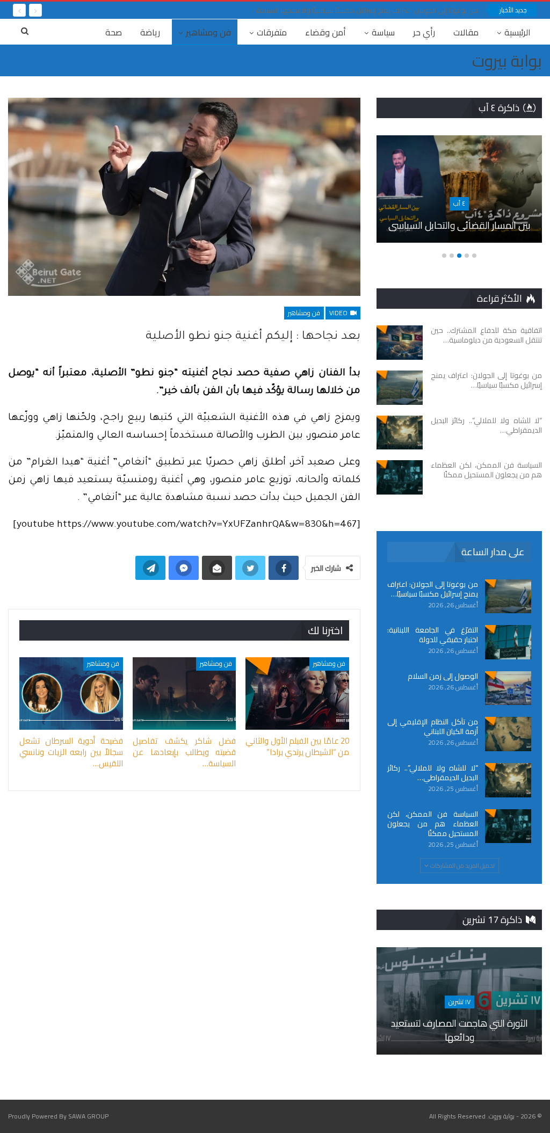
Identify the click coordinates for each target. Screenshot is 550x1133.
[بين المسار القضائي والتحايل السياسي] (459, 189)
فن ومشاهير (208, 32)
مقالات (466, 32)
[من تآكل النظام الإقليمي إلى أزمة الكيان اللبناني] (508, 734)
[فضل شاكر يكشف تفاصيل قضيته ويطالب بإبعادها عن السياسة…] (184, 693)
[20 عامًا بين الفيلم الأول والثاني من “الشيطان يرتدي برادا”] (297, 693)
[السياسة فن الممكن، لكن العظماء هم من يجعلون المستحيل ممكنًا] (400, 477)
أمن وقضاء (325, 32)
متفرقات (272, 32)
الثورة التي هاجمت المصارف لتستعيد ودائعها (459, 1029)
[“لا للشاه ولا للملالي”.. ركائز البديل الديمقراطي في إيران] (400, 433)
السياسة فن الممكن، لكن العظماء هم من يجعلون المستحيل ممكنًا (432, 823)
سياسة (383, 32)
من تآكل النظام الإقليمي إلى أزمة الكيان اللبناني (432, 726)
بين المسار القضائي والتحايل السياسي (459, 225)
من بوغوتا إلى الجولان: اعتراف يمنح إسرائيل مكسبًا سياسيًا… (432, 589)
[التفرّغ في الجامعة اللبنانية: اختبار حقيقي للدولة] (508, 642)
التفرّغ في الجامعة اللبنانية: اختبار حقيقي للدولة (432, 635)
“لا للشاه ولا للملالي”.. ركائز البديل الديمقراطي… (432, 773)
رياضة (150, 32)
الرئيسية (517, 32)
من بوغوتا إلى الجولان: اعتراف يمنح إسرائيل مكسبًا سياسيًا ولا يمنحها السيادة (367, 10)
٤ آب (459, 203)
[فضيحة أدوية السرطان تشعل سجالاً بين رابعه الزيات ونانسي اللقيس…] (71, 693)
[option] (459, 194)
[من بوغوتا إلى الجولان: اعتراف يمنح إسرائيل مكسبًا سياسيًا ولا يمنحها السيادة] (400, 388)
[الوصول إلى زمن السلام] (508, 688)
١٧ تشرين (459, 1002)
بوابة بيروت (507, 61)
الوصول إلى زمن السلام (443, 676)
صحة (113, 32)
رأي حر (424, 32)
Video (339, 313)
